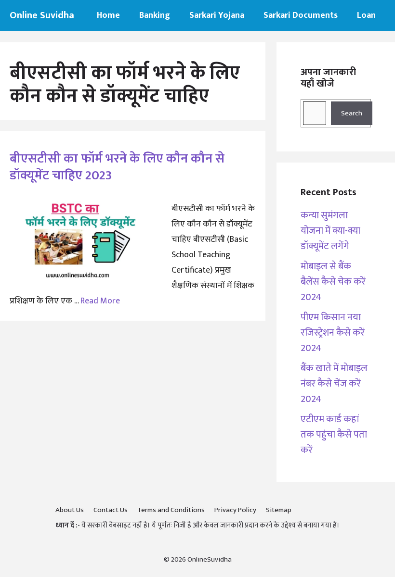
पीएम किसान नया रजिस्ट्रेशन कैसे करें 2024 (333, 332)
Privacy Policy (235, 510)
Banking (154, 15)
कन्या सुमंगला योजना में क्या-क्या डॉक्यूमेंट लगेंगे (330, 230)
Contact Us (110, 510)
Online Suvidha (42, 15)
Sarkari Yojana (216, 15)
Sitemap (278, 510)
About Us (69, 510)
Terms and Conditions (171, 510)
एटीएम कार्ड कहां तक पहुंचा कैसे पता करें (334, 434)
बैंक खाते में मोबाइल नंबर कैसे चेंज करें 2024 (334, 383)
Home (108, 15)
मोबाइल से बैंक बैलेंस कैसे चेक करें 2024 (333, 281)
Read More (100, 301)
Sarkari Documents (300, 15)
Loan (366, 15)
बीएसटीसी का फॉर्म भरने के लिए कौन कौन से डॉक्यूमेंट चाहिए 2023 (117, 167)
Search (351, 113)
